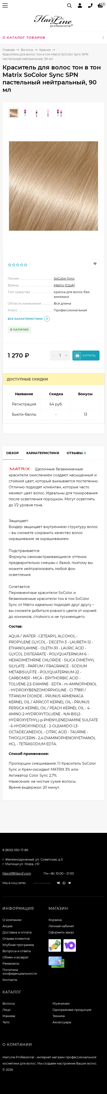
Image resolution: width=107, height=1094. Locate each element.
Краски (45, 50)
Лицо (6, 1010)
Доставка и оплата (17, 932)
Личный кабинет (61, 926)
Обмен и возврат (15, 957)
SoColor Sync (64, 278)
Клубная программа (18, 945)
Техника (59, 1016)
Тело (6, 1022)
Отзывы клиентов (16, 938)
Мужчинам (61, 1003)
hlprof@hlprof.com (16, 873)
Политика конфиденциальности (19, 971)
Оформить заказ (61, 932)
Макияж (8, 1016)
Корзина (55, 920)
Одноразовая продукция (72, 1010)
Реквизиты (10, 963)
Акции (7, 926)
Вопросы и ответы (16, 951)
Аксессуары (62, 1022)
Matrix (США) (64, 285)
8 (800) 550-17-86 (15, 850)
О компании (11, 920)
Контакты (9, 980)
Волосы (27, 50)
